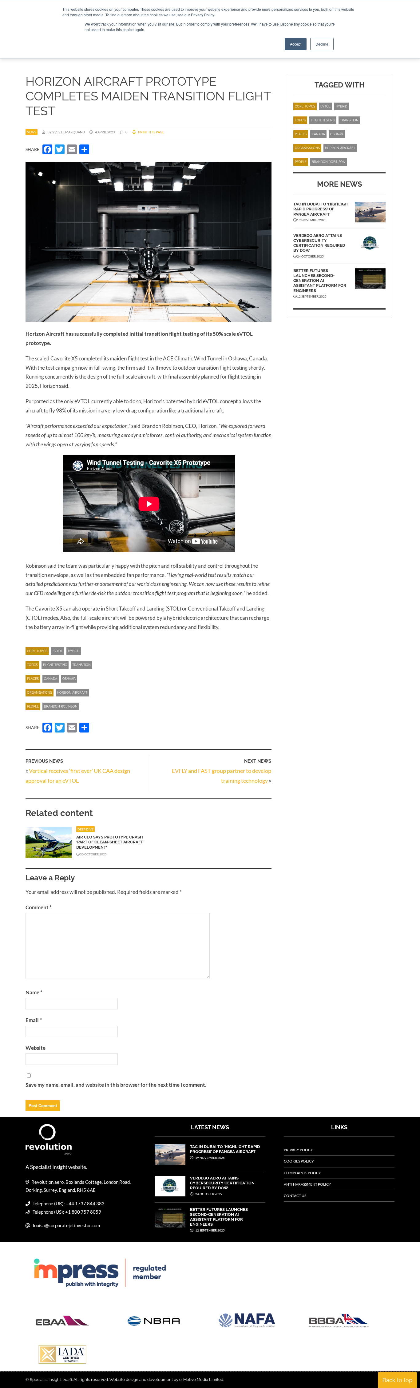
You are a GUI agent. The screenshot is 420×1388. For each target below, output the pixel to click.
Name (34, 992)
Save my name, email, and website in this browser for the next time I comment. (116, 1085)
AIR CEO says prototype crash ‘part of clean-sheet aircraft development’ (109, 842)
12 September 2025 (210, 1230)
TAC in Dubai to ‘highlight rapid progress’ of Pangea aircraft (321, 209)
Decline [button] (321, 44)
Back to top (397, 1380)
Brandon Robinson (60, 706)
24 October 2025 (208, 1194)
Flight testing (55, 665)
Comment (39, 907)
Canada (50, 678)
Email (34, 1020)
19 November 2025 (210, 1157)
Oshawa (69, 678)
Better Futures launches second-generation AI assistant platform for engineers (319, 280)
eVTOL (58, 651)
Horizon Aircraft (72, 692)
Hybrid (73, 651)
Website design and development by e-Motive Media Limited (166, 1379)
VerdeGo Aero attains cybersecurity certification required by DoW (319, 243)
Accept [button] (295, 44)
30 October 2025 (93, 854)
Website (36, 1048)
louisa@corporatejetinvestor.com (66, 1225)
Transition (81, 665)
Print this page (150, 132)
